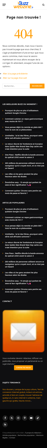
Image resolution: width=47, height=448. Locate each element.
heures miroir (24, 400)
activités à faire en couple (13, 395)
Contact (12, 437)
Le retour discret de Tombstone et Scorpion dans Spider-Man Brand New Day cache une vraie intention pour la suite (24, 146)
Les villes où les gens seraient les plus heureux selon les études (21, 175)
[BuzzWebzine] (23, 4)
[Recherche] (43, 5)
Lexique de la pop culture (25, 389)
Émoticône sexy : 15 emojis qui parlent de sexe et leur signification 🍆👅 (23, 183)
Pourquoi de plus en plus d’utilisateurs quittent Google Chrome (21, 111)
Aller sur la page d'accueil (15, 78)
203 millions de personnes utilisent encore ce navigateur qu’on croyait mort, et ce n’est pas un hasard (24, 165)
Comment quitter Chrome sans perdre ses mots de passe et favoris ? (23, 191)
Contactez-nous (23, 368)
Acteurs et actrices (34, 392)
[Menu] (4, 5)
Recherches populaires (26, 435)
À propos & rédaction (33, 433)
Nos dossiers (8, 389)
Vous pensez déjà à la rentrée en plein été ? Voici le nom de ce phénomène (23, 128)
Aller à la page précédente (15, 73)
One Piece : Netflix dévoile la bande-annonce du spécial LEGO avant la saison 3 (24, 156)
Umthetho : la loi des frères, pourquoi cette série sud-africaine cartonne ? (24, 136)
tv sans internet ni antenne (23, 398)
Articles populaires (9, 435)
